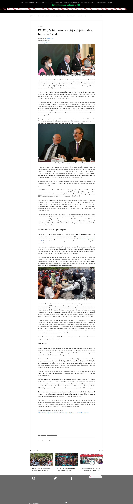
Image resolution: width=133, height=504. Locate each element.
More (86, 16)
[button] (100, 16)
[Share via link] (50, 440)
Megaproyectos (71, 16)
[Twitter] (55, 478)
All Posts (32, 16)
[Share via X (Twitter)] (42, 440)
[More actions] (94, 26)
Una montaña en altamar (57, 16)
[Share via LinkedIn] (46, 440)
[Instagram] (34, 478)
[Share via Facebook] (38, 440)
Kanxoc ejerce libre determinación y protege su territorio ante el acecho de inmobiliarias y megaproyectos (41, 469)
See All (101, 450)
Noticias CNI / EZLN (43, 16)
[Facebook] (71, 478)
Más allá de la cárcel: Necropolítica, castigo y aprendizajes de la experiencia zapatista (66, 469)
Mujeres (80, 16)
